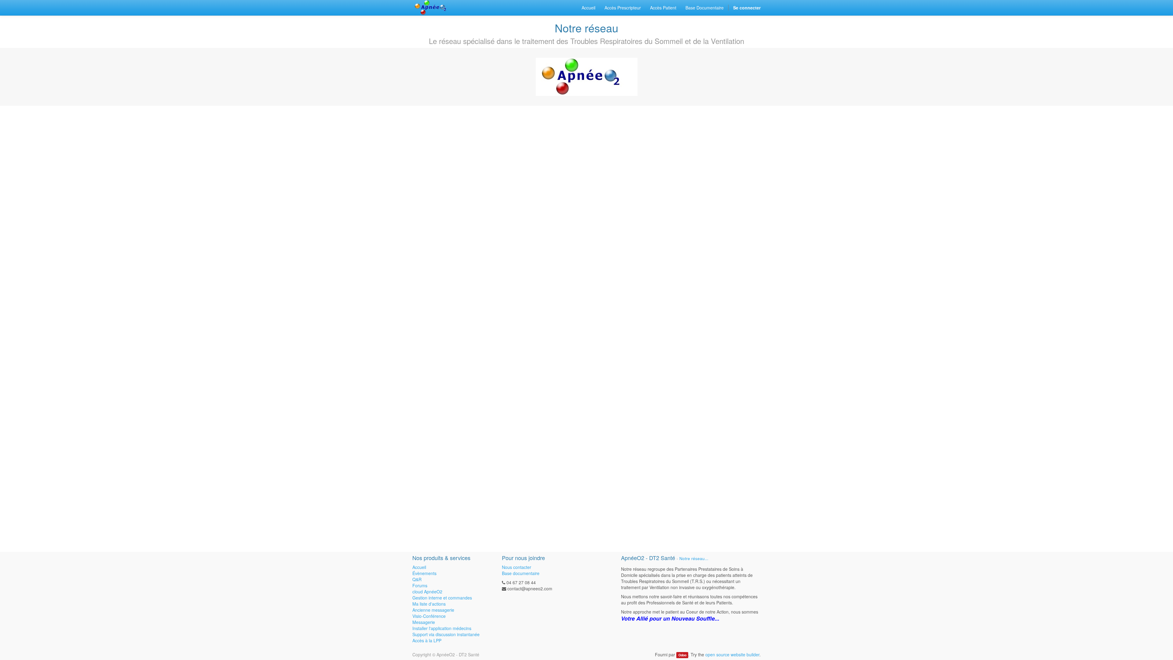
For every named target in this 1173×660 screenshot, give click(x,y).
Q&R (417, 579)
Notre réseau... (693, 558)
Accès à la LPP (426, 640)
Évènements (424, 573)
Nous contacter (516, 567)
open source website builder (732, 654)
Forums (419, 585)
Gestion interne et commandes (442, 598)
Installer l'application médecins (441, 628)
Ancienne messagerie (433, 610)
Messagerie (423, 622)
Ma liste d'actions (429, 604)
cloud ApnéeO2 (427, 591)
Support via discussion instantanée (446, 634)
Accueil (419, 567)
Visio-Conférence (429, 616)
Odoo (682, 655)
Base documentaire (520, 573)
